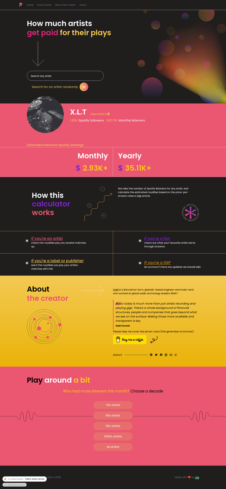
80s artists (113, 415)
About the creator (65, 4)
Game (82, 4)
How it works (44, 4)
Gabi (116, 289)
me (197, 477)
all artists (113, 447)
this (139, 196)
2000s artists (113, 436)
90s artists (113, 426)
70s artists (113, 405)
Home (30, 4)
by (14, 484)
